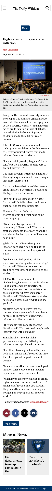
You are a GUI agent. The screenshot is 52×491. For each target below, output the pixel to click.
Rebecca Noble (42, 95)
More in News (15, 434)
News (25, 28)
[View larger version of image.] (26, 77)
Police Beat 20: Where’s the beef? (36, 460)
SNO (38, 489)
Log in (44, 489)
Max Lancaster (10, 49)
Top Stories (10, 423)
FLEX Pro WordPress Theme (23, 489)
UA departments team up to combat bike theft (13, 464)
